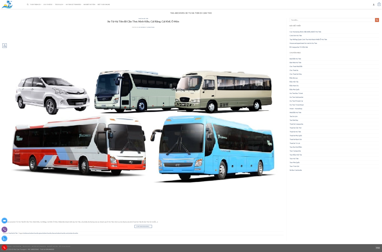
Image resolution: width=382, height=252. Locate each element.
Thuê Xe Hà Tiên (143, 18)
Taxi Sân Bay (294, 120)
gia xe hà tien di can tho (45, 233)
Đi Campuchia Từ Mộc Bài (299, 47)
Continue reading (143, 226)
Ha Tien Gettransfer (73, 4)
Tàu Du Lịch (59, 4)
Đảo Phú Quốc (295, 89)
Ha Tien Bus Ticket (296, 93)
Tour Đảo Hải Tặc (296, 155)
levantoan (150, 27)
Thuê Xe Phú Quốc (296, 135)
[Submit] (377, 20)
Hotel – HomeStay (296, 108)
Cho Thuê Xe (47, 4)
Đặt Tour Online (104, 4)
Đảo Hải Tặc (294, 82)
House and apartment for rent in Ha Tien (303, 43)
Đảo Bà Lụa (294, 78)
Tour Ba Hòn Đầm (296, 147)
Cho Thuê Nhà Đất (296, 66)
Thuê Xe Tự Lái (295, 143)
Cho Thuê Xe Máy (296, 74)
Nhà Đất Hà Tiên (89, 4)
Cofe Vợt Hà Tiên (296, 35)
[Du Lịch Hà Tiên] (12, 4)
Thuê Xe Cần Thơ (296, 128)
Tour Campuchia (295, 151)
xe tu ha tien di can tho (72, 233)
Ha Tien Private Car (296, 101)
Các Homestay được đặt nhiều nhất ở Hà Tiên (305, 32)
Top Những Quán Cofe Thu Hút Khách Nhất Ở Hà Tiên (308, 39)
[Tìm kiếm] (27, 4)
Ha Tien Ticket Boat (297, 105)
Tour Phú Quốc (295, 162)
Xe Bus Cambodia (296, 170)
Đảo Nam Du (294, 85)
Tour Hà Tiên (294, 158)
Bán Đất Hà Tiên (295, 59)
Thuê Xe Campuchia (296, 124)
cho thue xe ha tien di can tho (31, 233)
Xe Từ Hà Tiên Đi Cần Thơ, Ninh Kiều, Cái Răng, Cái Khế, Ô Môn (143, 21)
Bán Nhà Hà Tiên (295, 62)
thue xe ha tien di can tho (59, 233)
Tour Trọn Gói (35, 4)
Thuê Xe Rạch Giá (296, 139)
